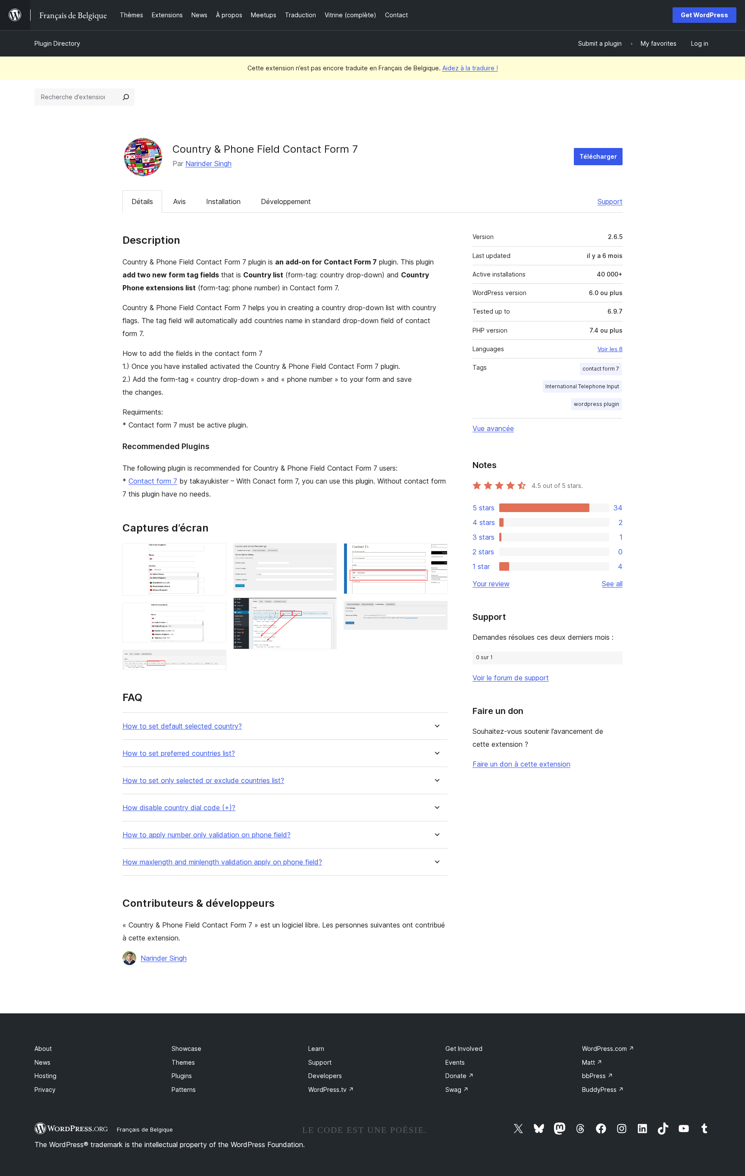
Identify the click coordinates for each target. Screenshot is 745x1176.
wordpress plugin (596, 404)
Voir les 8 (610, 349)
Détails (142, 201)
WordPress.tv (331, 1089)
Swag (457, 1089)
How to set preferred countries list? (178, 753)
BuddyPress (603, 1089)
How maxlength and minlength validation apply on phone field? (222, 862)
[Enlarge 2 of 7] (214, 614)
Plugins (182, 1075)
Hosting (45, 1075)
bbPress (597, 1075)
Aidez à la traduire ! (470, 68)
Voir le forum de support (511, 677)
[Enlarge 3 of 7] (214, 661)
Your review (491, 583)
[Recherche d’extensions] (126, 97)
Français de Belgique (145, 1129)
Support (610, 201)
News (42, 1062)
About (43, 1048)
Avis (179, 201)
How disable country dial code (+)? (178, 808)
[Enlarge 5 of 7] (325, 609)
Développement (286, 201)
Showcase (186, 1048)
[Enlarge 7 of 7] (436, 612)
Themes (183, 1062)
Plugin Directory (57, 43)
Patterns (184, 1089)
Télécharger (598, 156)
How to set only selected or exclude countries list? (203, 781)
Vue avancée (493, 428)
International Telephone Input (582, 386)
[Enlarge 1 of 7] (214, 554)
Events (455, 1062)
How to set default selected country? (182, 726)
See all (612, 583)
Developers (325, 1075)
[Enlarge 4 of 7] (325, 554)
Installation (223, 201)
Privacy (45, 1089)
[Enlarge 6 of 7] (436, 554)
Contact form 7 (152, 481)
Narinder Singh (208, 163)
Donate (459, 1075)
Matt (592, 1062)
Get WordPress (704, 15)
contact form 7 (600, 368)
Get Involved (463, 1048)
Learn (316, 1048)
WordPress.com (608, 1048)
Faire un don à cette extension (521, 764)
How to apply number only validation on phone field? (206, 835)
